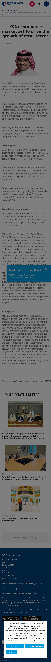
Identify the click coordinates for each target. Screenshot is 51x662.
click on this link (29, 640)
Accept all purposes (14, 646)
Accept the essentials (34, 646)
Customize (11, 652)
